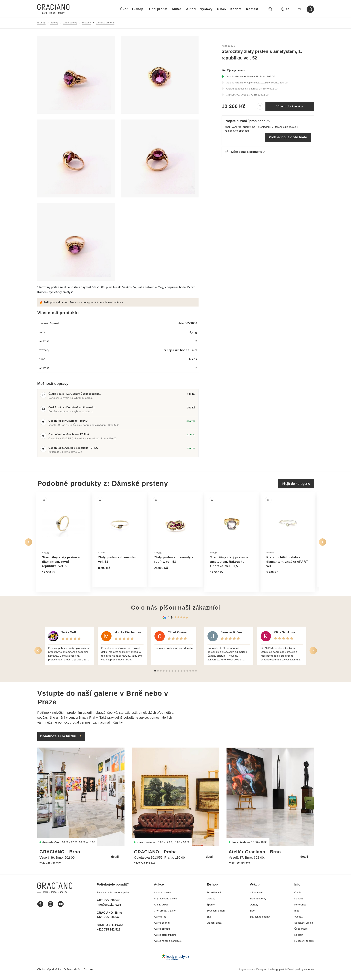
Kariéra (236, 9)
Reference (300, 904)
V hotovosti (256, 892)
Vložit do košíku (289, 106)
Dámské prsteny (105, 22)
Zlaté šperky (70, 22)
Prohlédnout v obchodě (288, 137)
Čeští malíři (300, 928)
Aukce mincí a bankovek (168, 940)
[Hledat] (270, 9)
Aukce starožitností (165, 934)
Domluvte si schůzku (58, 736)
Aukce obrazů (162, 928)
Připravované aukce (165, 898)
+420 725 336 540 (50, 862)
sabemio (309, 969)
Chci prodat (158, 9)
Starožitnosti (214, 892)
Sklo (209, 916)
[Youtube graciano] (61, 904)
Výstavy (206, 9)
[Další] (322, 542)
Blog (296, 910)
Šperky (54, 22)
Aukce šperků (162, 922)
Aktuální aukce (162, 892)
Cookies (88, 969)
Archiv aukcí (161, 904)
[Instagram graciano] (50, 904)
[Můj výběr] (299, 9)
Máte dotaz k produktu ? (248, 151)
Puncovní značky (304, 940)
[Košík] (310, 9)
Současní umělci (303, 922)
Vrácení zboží (214, 922)
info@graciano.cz (109, 904)
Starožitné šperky (260, 916)
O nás (221, 9)
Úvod (124, 9)
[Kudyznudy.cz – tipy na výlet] (175, 957)
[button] (155, 671)
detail (115, 856)
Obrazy (211, 898)
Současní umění (216, 910)
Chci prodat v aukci (165, 910)
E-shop (137, 9)
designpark (277, 969)
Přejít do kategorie (296, 483)
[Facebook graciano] (40, 904)
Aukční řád (160, 916)
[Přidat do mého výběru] (260, 106)
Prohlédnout (55, 581)
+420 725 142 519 (144, 862)
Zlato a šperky (258, 898)
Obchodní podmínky (49, 969)
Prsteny (86, 22)
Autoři (191, 9)
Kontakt (252, 9)
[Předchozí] (28, 542)
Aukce (177, 9)
